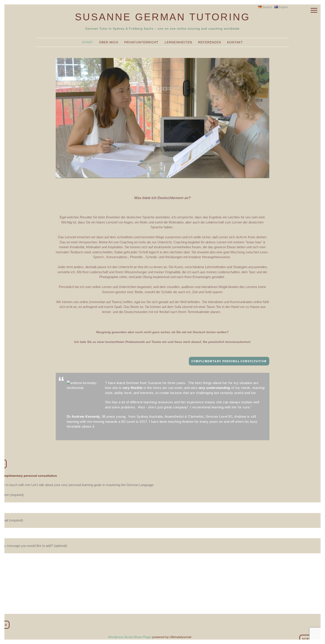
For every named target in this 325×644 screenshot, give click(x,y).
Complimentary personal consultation (229, 361)
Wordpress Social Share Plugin (130, 637)
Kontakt (235, 42)
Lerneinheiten (178, 42)
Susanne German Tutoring (162, 17)
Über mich (108, 42)
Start (87, 42)
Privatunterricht (141, 42)
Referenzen (209, 42)
